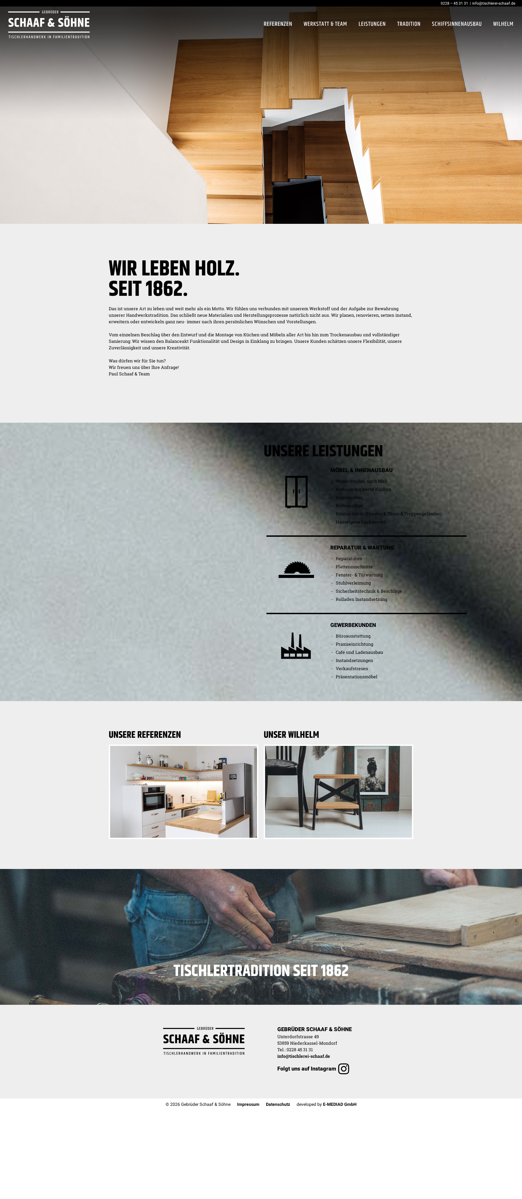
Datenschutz (278, 1104)
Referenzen (278, 24)
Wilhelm (503, 24)
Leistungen (372, 24)
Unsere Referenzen (145, 735)
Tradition (409, 24)
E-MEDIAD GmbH (339, 1104)
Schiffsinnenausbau (457, 24)
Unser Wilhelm (291, 735)
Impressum (248, 1104)
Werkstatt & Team (325, 24)
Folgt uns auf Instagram (306, 1068)
